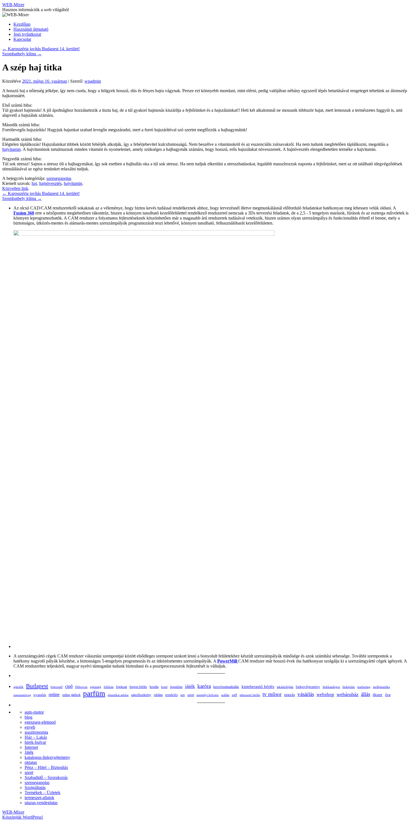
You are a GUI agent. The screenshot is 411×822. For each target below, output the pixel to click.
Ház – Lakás (36, 737)
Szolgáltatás (35, 787)
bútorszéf (57, 686)
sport (190, 695)
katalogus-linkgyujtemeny (47, 757)
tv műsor (272, 694)
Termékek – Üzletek (42, 792)
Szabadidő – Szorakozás (46, 777)
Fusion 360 (23, 213)
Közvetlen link (15, 188)
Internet (31, 747)
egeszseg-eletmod (40, 722)
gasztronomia (36, 732)
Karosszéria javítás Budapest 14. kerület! (41, 48)
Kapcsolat (22, 39)
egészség (95, 686)
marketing (363, 686)
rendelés (171, 695)
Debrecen (81, 686)
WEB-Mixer (13, 4)
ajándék (18, 686)
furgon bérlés (138, 687)
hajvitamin (11, 149)
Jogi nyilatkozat (27, 34)
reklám (158, 695)
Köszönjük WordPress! (22, 817)
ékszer (377, 694)
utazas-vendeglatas (41, 802)
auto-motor (34, 712)
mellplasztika (381, 686)
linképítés (348, 686)
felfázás (109, 686)
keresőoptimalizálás (226, 687)
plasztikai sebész (118, 695)
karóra (204, 686)
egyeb (30, 727)
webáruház (347, 694)
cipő (69, 686)
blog (28, 717)
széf (234, 695)
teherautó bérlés (250, 695)
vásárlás (305, 694)
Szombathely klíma (22, 53)
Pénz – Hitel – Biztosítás (46, 767)
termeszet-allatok (39, 797)
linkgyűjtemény (308, 687)
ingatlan (176, 687)
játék (190, 686)
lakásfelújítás (285, 686)
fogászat (121, 687)
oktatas (31, 762)
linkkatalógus (331, 686)
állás (365, 694)
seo (182, 695)
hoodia (154, 687)
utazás (289, 694)
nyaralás (40, 695)
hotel (164, 686)
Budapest (37, 686)
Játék (29, 752)
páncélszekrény (141, 695)
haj (34, 183)
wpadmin (92, 81)
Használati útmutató (30, 29)
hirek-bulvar (35, 742)
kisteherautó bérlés (258, 686)
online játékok (71, 695)
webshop (325, 694)
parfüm (94, 693)
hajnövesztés (50, 183)
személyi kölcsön (208, 695)
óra (388, 694)
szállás (225, 695)
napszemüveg (22, 695)
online (54, 694)
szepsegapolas (58, 178)
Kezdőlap (21, 24)
